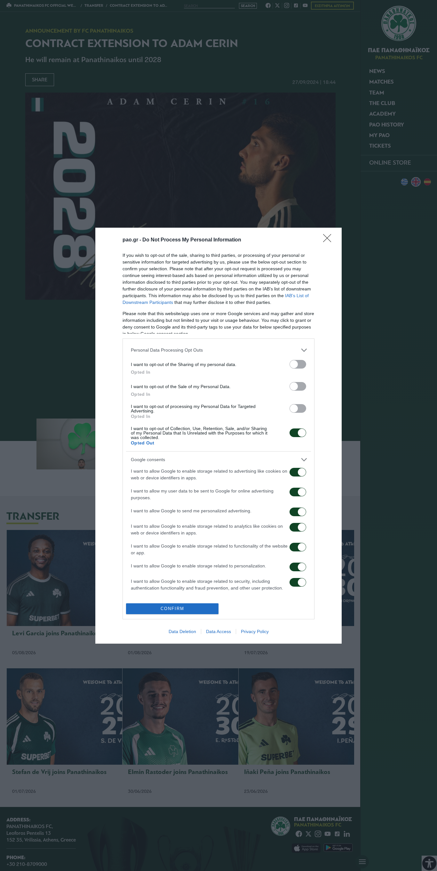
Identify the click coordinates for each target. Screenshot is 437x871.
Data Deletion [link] (182, 631)
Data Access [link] (218, 631)
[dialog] (218, 436)
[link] (329, 240)
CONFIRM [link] (172, 608)
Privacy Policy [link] (255, 631)
